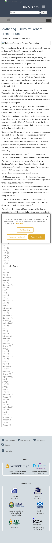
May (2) (5, 290)
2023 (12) (6, 313)
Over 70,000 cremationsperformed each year (17, 473)
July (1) (5, 379)
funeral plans (41, 474)
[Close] (47, 216)
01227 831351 (31, 7)
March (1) (6, 295)
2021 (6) (6, 248)
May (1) (5, 275)
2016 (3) (6, 261)
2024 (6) (6, 298)
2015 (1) (5, 263)
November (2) (8, 343)
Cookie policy (19, 223)
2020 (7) (6, 250)
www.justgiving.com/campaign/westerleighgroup (19, 173)
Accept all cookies (36, 237)
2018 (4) (6, 256)
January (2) (7, 338)
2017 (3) (6, 258)
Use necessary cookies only (17, 237)
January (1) (6, 280)
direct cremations (41, 472)
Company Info (10, 440)
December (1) (7, 315)
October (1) (7, 321)
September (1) (8, 323)
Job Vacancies (25, 440)
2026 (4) (6, 270)
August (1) (6, 272)
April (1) (5, 293)
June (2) (5, 361)
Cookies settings (25, 230)
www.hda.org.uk (25, 205)
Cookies (7, 445)
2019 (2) (6, 253)
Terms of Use (9, 451)
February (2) (7, 308)
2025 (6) (6, 282)
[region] (26, 228)
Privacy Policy (41, 440)
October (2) (7, 420)
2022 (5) (6, 245)
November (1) (8, 285)
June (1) (5, 328)
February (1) (7, 277)
